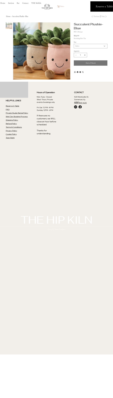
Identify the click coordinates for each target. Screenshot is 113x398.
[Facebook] (77, 72)
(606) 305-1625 (80, 103)
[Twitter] (83, 72)
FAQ (7, 109)
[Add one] (85, 55)
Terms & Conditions (14, 127)
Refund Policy (11, 123)
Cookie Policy (11, 134)
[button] (61, 6)
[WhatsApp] (75, 72)
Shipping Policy (12, 120)
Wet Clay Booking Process (17, 116)
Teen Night (10, 138)
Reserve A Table (12, 106)
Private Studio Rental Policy (17, 113)
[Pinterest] (80, 72)
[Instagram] (75, 106)
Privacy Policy (11, 131)
